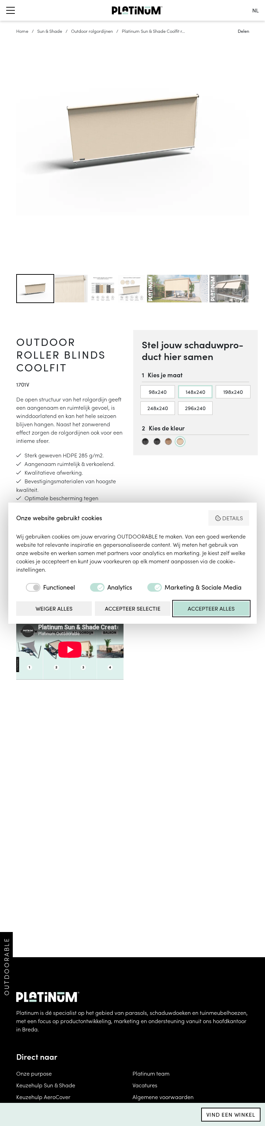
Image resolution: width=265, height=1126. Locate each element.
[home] (137, 10)
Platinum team (150, 1073)
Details (232, 518)
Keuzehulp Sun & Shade (45, 1085)
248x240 (157, 407)
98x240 (158, 391)
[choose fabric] (145, 441)
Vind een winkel (230, 1114)
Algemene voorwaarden (163, 1096)
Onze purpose (34, 1073)
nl (255, 10)
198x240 (233, 391)
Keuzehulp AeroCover (43, 1096)
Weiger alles (54, 608)
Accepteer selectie (132, 608)
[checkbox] (45, 587)
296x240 (195, 407)
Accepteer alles (211, 608)
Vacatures (144, 1085)
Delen (243, 31)
